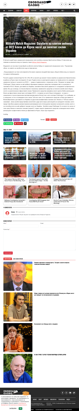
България (10, 10)
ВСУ (47, 119)
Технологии (61, 399)
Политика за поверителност (44, 409)
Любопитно (53, 399)
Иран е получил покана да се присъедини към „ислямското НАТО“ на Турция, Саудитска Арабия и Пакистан (15, 153)
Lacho (8, 54)
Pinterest (19, 123)
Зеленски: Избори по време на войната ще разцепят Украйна (12, 140)
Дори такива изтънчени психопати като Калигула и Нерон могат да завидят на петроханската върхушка (54, 294)
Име (5, 223)
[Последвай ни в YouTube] (70, 4)
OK (20, 409)
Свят (26, 10)
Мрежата (55, 10)
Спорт (48, 10)
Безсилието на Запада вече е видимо (46, 324)
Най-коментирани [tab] (18, 259)
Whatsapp (9, 123)
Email (41, 223)
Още (62, 10)
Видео (68, 399)
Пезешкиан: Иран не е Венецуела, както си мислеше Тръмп (62, 140)
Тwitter (25, 120)
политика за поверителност (18, 405)
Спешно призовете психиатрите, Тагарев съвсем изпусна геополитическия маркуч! (51, 263)
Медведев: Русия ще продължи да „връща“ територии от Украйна (38, 155)
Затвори (12, 409)
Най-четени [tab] (8, 259)
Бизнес (41, 10)
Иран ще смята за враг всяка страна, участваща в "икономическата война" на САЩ (39, 139)
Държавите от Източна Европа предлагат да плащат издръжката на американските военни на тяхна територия (63, 153)
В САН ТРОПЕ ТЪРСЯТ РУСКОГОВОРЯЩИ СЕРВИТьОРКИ (50, 355)
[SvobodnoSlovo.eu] (12, 393)
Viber (17, 120)
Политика (33, 10)
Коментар (19, 10)
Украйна (53, 119)
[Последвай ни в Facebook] (61, 4)
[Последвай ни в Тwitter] (74, 4)
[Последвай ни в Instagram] (65, 4)
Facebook (8, 120)
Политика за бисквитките (64, 409)
